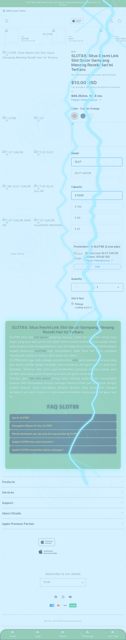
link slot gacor (40, 378)
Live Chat (113, 636)
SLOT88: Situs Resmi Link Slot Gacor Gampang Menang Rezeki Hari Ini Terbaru (63, 3)
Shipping (91, 87)
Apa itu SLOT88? (20, 418)
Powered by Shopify (72, 621)
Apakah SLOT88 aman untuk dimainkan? (32, 442)
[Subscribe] (82, 582)
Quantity (76, 278)
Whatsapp (88, 636)
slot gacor (41, 337)
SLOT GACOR (83, 173)
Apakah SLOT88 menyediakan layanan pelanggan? (37, 450)
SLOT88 (57, 621)
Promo (13, 636)
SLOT (78, 161)
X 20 (77, 229)
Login (38, 636)
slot (75, 360)
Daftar (63, 636)
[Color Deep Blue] (83, 116)
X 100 (78, 206)
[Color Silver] (91, 116)
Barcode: (97, 75)
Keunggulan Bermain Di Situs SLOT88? (32, 426)
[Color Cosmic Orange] (74, 116)
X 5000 (79, 195)
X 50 (77, 217)
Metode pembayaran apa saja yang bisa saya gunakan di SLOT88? (45, 434)
